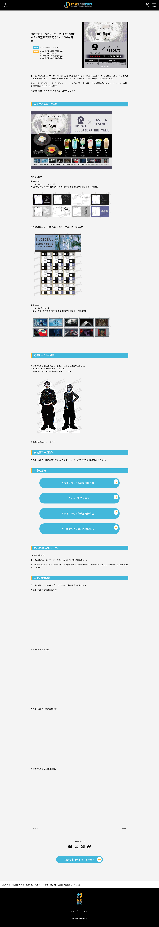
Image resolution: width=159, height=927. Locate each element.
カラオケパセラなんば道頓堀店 (77, 528)
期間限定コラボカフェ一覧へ (79, 859)
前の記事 (35, 828)
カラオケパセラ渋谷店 (77, 498)
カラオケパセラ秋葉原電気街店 (77, 513)
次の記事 (123, 828)
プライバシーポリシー (79, 911)
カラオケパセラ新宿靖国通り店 (77, 483)
